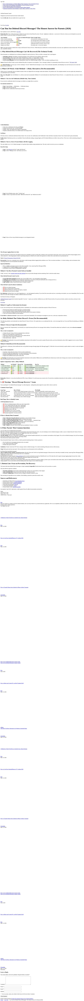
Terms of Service (19, 456)
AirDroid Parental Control (6, 299)
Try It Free (3, 302)
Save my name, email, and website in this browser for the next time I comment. (18, 994)
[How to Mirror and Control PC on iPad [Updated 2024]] (42, 677)
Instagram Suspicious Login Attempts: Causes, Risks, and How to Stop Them (19, 8)
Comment (3, 984)
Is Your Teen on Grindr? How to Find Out (12, 6)
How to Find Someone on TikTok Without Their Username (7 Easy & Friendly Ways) (21, 3)
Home (2, 999)
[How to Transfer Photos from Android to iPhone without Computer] (42, 567)
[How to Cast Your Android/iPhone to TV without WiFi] (42, 532)
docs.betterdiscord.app (19, 481)
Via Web (7, 25)
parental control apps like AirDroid (18, 273)
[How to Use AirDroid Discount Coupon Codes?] (42, 629)
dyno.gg (10, 149)
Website (2, 991)
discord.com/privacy (17, 483)
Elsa (1, 502)
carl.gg (15, 485)
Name (2, 986)
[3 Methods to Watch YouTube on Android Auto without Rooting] (42, 512)
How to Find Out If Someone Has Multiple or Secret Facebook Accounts (18, 5)
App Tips (19, 31)
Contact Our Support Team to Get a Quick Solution (22, 998)
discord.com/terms (18, 482)
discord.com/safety (17, 486)
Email (2, 989)
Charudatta (3, 594)
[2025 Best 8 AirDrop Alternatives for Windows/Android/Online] (42, 710)
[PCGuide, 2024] (73, 62)
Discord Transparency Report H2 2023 (12, 258)
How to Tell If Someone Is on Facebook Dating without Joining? (16, 7)
